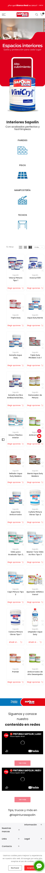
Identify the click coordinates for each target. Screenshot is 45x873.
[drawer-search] (36, 14)
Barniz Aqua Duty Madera (35, 474)
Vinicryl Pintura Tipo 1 (15, 279)
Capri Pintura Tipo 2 (15, 593)
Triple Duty (15, 318)
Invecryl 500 (35, 278)
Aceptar (30, 868)
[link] (22, 763)
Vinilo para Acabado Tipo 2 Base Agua (15, 553)
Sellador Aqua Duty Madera (15, 474)
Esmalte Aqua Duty (15, 356)
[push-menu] (4, 14)
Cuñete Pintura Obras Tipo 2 (35, 513)
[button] (22, 267)
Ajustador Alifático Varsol (35, 593)
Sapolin (15, 275)
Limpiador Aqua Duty (35, 633)
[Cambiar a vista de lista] (20, 247)
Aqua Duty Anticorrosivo (16, 513)
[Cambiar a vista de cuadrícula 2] (30, 247)
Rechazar (15, 868)
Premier (15, 672)
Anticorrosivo (35, 435)
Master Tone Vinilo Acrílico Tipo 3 (35, 553)
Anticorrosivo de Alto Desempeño (35, 673)
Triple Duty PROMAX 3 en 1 (35, 356)
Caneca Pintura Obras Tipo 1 (15, 633)
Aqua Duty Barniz (35, 318)
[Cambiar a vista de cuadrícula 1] (25, 247)
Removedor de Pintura (35, 396)
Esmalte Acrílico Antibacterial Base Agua (15, 396)
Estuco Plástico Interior (15, 436)
